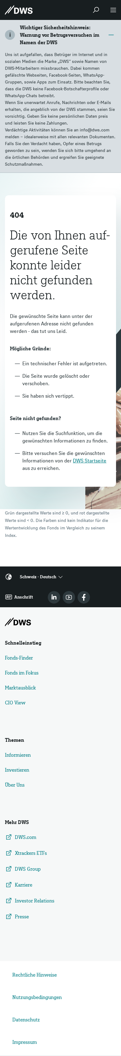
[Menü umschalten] (113, 10)
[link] (54, 597)
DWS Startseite (89, 460)
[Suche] (96, 10)
